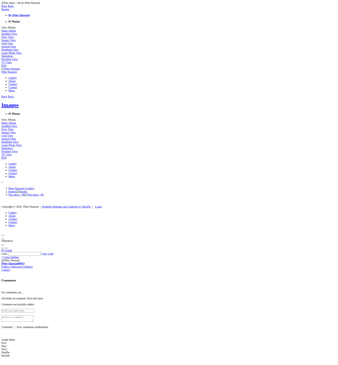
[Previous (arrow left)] (2, 248)
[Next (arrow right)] (6, 248)
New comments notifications (32, 327)
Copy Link (47, 253)
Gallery (12, 77)
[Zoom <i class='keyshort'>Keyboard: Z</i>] (2, 245)
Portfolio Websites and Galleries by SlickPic (66, 206)
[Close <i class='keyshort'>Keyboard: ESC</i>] (2, 235)
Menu (11, 90)
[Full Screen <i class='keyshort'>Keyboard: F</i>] (2, 238)
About (11, 81)
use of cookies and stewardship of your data (193, 361)
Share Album (8, 30)
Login (98, 206)
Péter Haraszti (12, 263)
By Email (6, 250)
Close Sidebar (11, 257)
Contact (12, 84)
